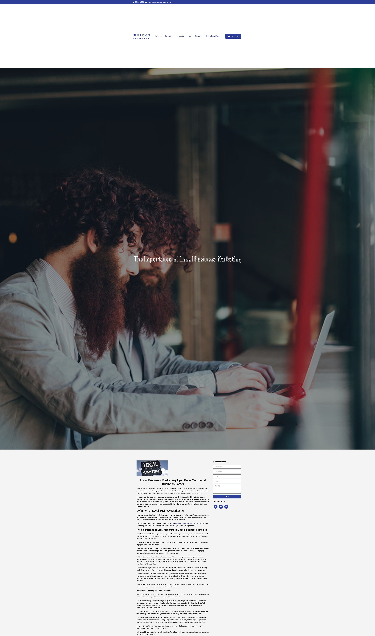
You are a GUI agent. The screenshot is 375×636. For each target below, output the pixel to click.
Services (168, 36)
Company (198, 36)
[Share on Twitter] (221, 507)
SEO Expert (141, 35)
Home (157, 36)
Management (142, 38)
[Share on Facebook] (215, 507)
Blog (189, 36)
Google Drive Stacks (213, 36)
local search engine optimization (186, 523)
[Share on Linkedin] (226, 507)
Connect (180, 36)
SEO (200, 523)
